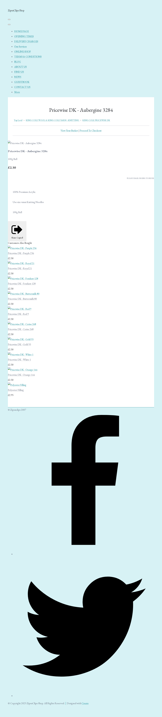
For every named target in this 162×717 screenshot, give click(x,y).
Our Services (20, 46)
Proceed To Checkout (91, 130)
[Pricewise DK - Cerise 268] (22, 324)
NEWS (17, 77)
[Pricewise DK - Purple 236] (22, 248)
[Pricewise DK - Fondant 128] (23, 278)
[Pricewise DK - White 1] (20, 354)
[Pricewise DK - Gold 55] (21, 339)
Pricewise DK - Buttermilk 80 (22, 298)
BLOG (17, 61)
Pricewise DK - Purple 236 (21, 253)
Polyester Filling (16, 390)
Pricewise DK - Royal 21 (20, 268)
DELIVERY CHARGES (26, 41)
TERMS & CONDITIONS (28, 56)
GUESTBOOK (21, 82)
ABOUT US (20, 66)
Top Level (18, 120)
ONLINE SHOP (22, 51)
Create (85, 703)
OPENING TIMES (24, 36)
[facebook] (84, 554)
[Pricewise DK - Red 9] (19, 309)
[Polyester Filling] (17, 385)
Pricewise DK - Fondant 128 (22, 283)
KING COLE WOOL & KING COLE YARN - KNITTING (52, 120)
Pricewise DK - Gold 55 (19, 344)
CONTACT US (22, 87)
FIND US (19, 71)
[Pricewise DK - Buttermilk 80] (23, 293)
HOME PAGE (21, 31)
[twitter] (84, 695)
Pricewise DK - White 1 (19, 359)
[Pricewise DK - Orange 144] (22, 369)
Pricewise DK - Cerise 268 (21, 329)
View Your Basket (69, 130)
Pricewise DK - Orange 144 (21, 374)
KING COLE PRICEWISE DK (96, 120)
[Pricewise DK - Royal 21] (21, 263)
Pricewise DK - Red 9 (18, 314)
